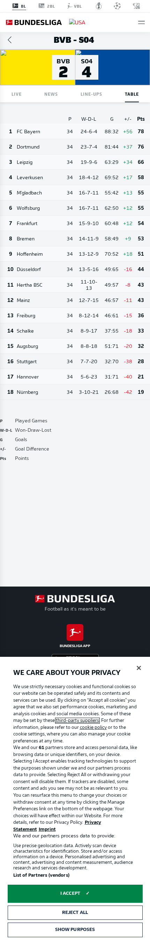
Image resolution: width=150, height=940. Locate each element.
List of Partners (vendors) (41, 875)
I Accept (70, 893)
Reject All (75, 912)
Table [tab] (132, 94)
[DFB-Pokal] (99, 5)
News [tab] (51, 94)
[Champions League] (117, 5)
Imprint (47, 829)
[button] (141, 22)
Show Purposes (75, 929)
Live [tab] (17, 94)
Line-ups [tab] (91, 94)
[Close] (139, 668)
